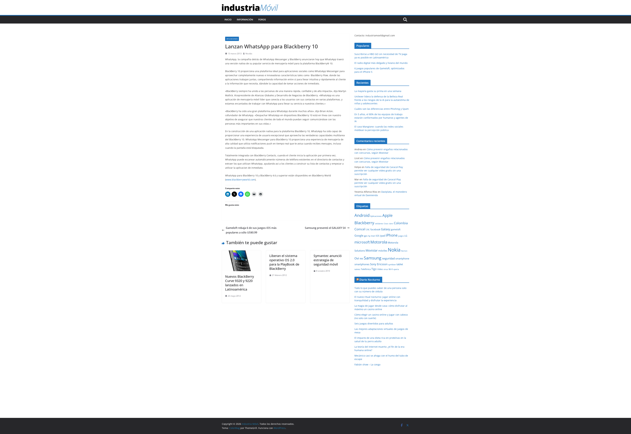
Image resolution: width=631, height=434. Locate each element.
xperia (396, 269)
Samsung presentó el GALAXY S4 (325, 228)
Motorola (378, 242)
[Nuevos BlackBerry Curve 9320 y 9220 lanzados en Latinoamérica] (241, 253)
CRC (368, 229)
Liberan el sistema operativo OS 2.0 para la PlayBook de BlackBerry (284, 262)
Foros (262, 19)
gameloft (395, 229)
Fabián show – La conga (367, 364)
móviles (382, 250)
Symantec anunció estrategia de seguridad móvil (328, 260)
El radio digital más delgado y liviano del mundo (381, 62)
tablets (357, 269)
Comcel (359, 229)
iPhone (391, 235)
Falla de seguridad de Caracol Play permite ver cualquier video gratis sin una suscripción (378, 171)
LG (405, 235)
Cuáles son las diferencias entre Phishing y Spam (381, 108)
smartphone (402, 258)
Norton (404, 251)
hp (369, 236)
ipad (382, 235)
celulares (379, 223)
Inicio (228, 19)
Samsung (372, 258)
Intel (373, 236)
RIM (361, 258)
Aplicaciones (232, 39)
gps (365, 235)
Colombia (401, 223)
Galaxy (385, 229)
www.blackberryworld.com (240, 179)
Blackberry (364, 222)
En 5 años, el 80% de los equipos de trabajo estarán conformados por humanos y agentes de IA (381, 118)
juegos (401, 236)
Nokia (394, 249)
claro (391, 223)
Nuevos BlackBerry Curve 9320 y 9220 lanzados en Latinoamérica (239, 283)
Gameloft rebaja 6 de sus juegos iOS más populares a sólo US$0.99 (251, 230)
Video (380, 269)
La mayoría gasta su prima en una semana (377, 91)
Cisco (386, 223)
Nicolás (248, 53)
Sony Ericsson (378, 264)
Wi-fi (391, 269)
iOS (377, 235)
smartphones (361, 264)
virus (386, 269)
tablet (400, 264)
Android (362, 215)
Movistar (372, 250)
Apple (387, 215)
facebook (375, 229)
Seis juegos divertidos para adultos (373, 323)
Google (358, 235)
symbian (392, 264)
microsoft (362, 242)
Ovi (356, 258)
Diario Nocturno (369, 279)
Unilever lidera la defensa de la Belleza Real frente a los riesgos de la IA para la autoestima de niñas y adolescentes (381, 100)
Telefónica (366, 269)
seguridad (388, 258)
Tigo (374, 269)
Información (245, 19)
